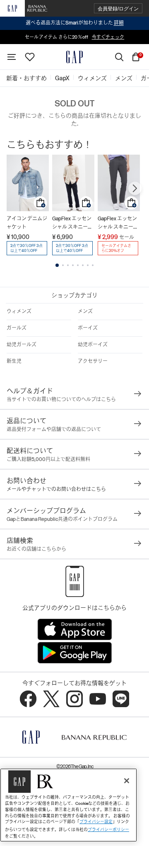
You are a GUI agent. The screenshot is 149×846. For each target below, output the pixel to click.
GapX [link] (62, 78)
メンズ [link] (123, 78)
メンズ (85, 311)
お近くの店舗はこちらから (36, 549)
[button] (118, 8)
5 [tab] (78, 265)
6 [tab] (83, 265)
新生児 (14, 361)
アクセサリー (93, 361)
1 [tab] (57, 265)
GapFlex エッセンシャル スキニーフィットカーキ (72, 223)
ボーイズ (88, 328)
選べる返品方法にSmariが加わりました (75, 23)
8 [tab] (93, 265)
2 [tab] (63, 265)
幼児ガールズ (21, 345)
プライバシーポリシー (108, 829)
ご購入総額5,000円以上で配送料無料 (48, 459)
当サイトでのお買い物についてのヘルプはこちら (61, 399)
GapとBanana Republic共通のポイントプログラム (62, 519)
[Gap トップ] (74, 57)
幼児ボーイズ (93, 345)
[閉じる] (127, 781)
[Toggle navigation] (12, 57)
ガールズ (16, 328)
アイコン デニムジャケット (27, 223)
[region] (68, 805)
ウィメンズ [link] (92, 78)
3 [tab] (68, 265)
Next (135, 188)
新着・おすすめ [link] (26, 78)
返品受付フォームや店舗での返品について (54, 429)
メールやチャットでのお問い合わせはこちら (56, 489)
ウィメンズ (19, 311)
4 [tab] (73, 265)
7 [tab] (88, 265)
